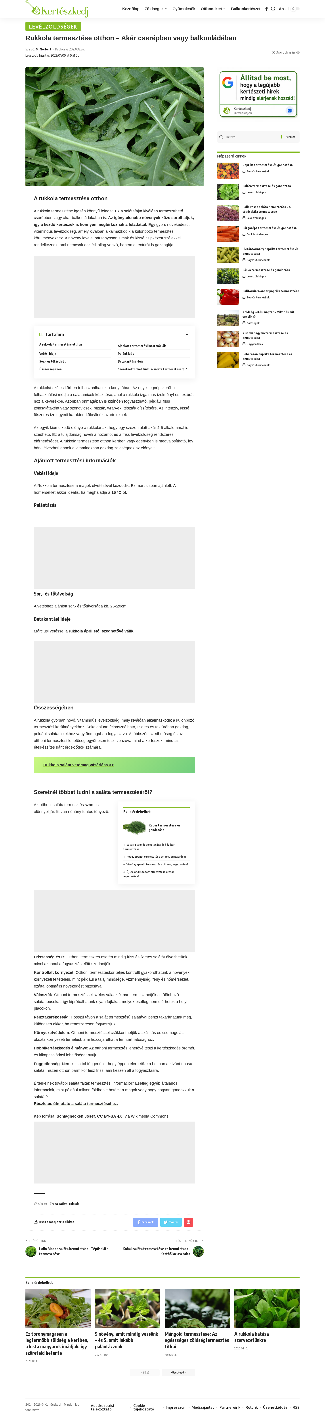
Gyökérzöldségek (257, 234)
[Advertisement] (114, 287)
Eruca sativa (58, 1204)
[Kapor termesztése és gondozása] (134, 827)
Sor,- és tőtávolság (52, 361)
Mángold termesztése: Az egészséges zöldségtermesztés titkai (197, 1340)
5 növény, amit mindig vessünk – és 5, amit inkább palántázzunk (126, 1340)
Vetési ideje (47, 353)
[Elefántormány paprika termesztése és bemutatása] (228, 255)
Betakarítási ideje (130, 361)
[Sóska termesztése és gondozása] (228, 276)
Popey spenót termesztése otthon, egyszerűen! (156, 856)
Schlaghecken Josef (76, 1116)
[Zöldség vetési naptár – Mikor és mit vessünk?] (228, 318)
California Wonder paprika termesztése (271, 291)
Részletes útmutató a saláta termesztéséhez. (76, 1103)
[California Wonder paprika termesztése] (228, 297)
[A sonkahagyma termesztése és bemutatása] (228, 339)
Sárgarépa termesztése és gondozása (270, 228)
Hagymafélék (255, 344)
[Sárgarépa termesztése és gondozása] (228, 234)
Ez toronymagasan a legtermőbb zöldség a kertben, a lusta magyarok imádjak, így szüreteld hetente (56, 1343)
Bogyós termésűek (258, 171)
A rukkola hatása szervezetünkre (251, 1337)
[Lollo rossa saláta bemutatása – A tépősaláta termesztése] (228, 213)
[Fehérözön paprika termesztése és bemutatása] (228, 360)
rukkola (74, 1204)
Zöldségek (253, 323)
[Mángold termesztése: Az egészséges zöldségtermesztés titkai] (197, 1308)
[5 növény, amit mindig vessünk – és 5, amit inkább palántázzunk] (127, 1308)
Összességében (50, 369)
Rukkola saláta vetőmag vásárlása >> (78, 765)
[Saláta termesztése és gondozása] (228, 192)
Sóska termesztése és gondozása (266, 270)
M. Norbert (43, 49)
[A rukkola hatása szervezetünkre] (267, 1308)
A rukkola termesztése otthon (60, 344)
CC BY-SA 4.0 (109, 1116)
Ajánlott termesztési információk (142, 346)
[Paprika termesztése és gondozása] (228, 171)
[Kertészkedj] (56, 9)
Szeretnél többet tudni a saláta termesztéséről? (152, 369)
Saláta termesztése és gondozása (267, 186)
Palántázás (126, 353)
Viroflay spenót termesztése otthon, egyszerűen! (157, 864)
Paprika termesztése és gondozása (268, 165)
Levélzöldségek (53, 26)
